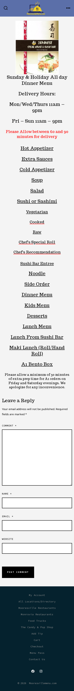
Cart (37, 640)
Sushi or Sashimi (37, 201)
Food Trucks (37, 620)
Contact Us (37, 659)
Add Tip (37, 633)
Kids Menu (37, 305)
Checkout (37, 646)
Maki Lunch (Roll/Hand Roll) (37, 351)
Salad (37, 191)
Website (7, 539)
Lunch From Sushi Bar (37, 337)
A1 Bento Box (37, 364)
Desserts (37, 316)
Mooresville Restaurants (37, 608)
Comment (9, 425)
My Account (37, 595)
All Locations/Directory (37, 601)
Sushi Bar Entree (37, 263)
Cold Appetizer (37, 169)
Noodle (37, 273)
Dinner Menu (37, 295)
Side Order (37, 284)
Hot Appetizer (37, 148)
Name (7, 493)
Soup (37, 180)
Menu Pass (37, 652)
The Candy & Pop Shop (37, 627)
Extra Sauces (37, 159)
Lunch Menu (37, 326)
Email (7, 516)
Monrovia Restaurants (37, 614)
